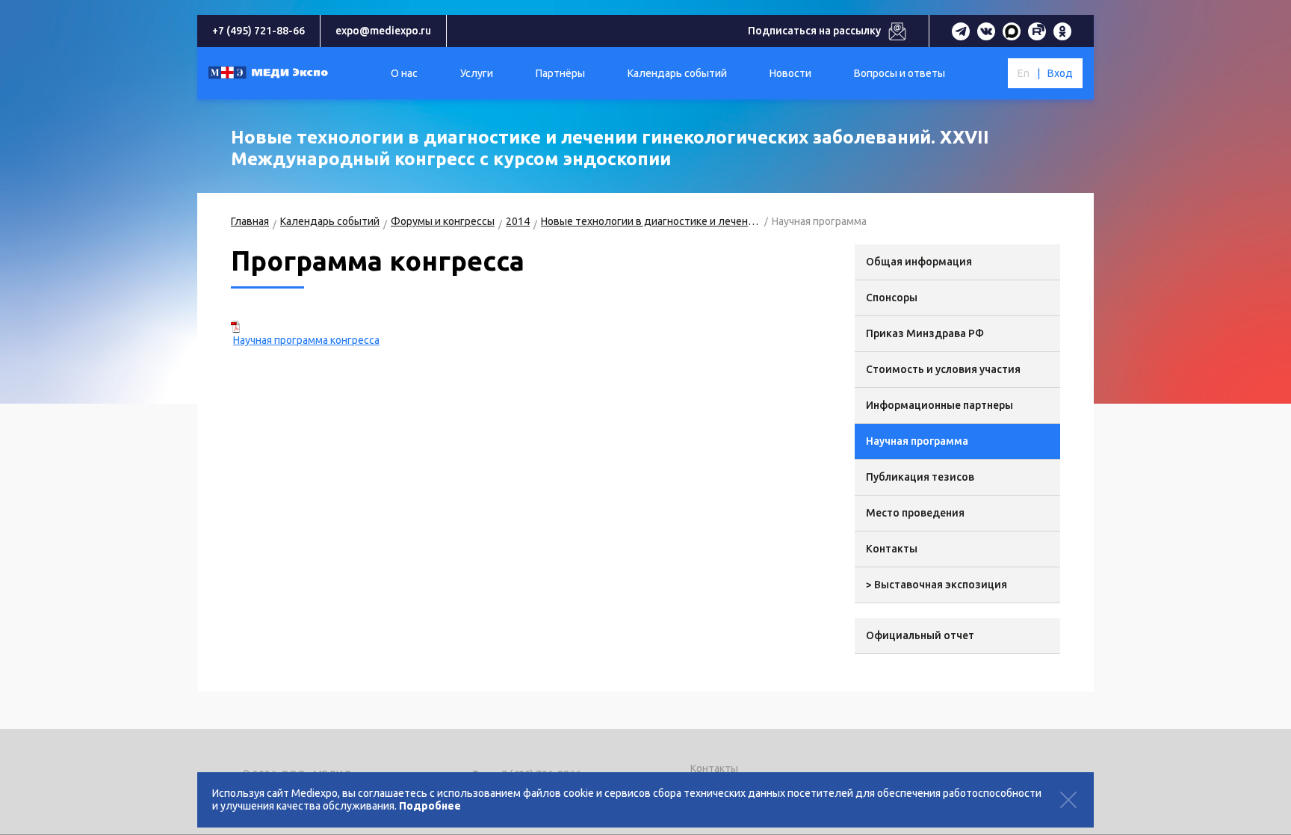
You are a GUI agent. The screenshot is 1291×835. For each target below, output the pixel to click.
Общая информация (919, 262)
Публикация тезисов (920, 477)
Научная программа (917, 441)
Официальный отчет (920, 635)
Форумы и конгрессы (443, 221)
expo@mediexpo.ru (383, 31)
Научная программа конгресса (306, 340)
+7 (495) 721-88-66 (258, 31)
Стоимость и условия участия (943, 369)
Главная (250, 221)
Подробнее (430, 806)
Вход (1060, 73)
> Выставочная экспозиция (936, 585)
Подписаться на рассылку (814, 31)
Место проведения (915, 513)
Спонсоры (891, 298)
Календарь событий (330, 221)
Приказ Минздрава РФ (925, 333)
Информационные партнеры (939, 405)
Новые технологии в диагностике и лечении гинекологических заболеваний (651, 221)
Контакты (891, 549)
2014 (518, 221)
